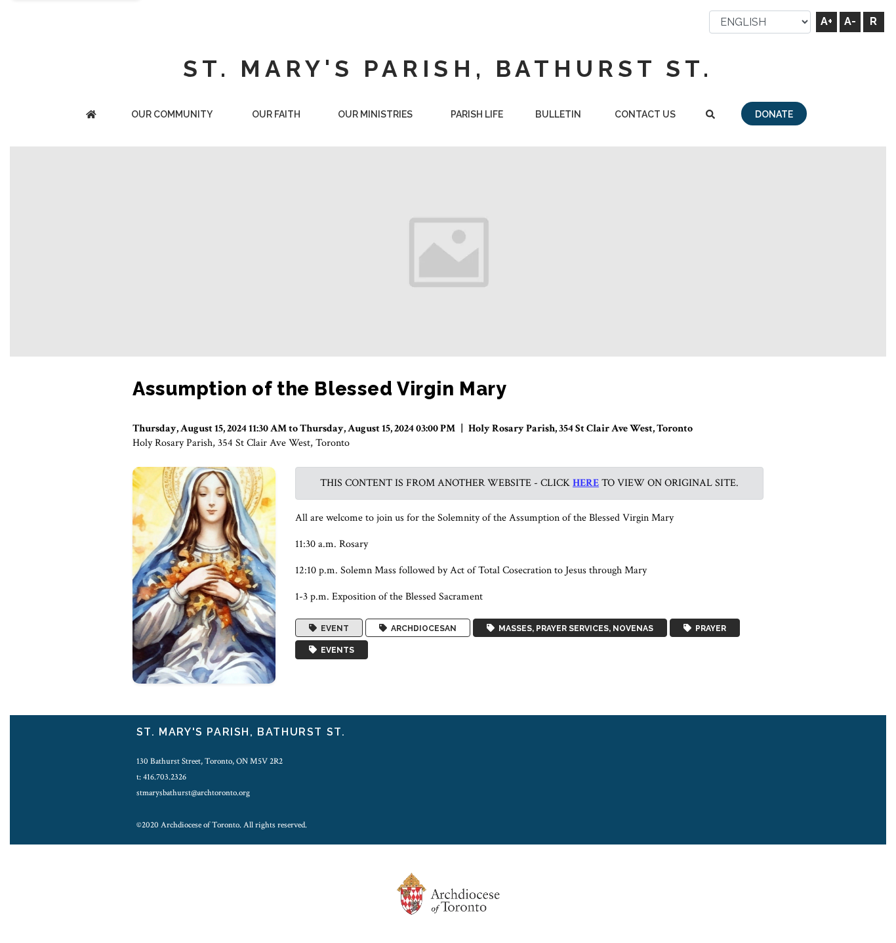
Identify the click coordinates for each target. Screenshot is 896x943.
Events (335, 650)
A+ (826, 21)
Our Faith (276, 114)
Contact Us (645, 114)
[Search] (710, 115)
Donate (774, 114)
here (586, 483)
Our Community (172, 114)
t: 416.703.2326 (161, 777)
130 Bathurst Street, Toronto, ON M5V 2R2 (209, 761)
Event (333, 627)
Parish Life (477, 114)
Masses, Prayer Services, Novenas (574, 627)
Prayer (708, 627)
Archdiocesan (422, 627)
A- (850, 21)
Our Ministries (375, 114)
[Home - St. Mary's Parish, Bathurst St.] (91, 115)
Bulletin (558, 114)
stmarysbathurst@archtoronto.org (193, 792)
